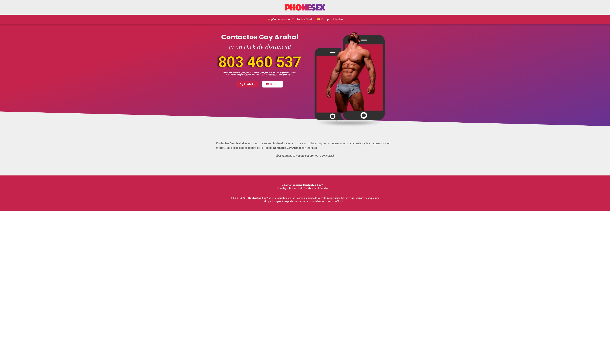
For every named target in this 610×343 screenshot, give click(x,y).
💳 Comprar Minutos (330, 19)
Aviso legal (282, 188)
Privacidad (296, 188)
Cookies (323, 188)
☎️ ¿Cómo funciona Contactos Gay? (289, 19)
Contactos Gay (257, 198)
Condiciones (310, 188)
